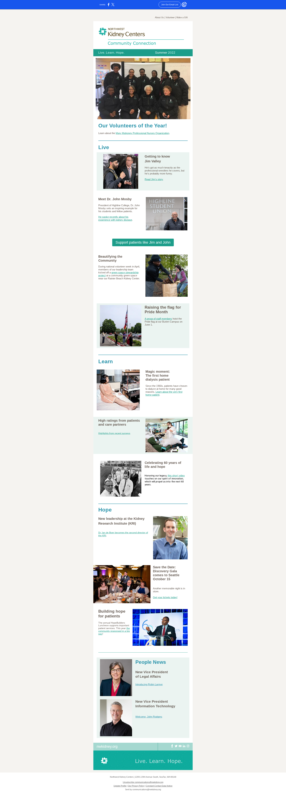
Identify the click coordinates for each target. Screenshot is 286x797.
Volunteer (170, 17)
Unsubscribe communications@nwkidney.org (143, 782)
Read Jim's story (154, 179)
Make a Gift (182, 17)
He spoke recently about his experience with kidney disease (115, 218)
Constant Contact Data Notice (159, 786)
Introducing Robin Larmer (149, 684)
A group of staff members (158, 318)
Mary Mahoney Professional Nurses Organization (142, 133)
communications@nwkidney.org (146, 789)
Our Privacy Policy (136, 786)
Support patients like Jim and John (143, 242)
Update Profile (120, 786)
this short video (176, 475)
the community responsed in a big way (114, 631)
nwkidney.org (107, 746)
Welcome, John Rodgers (148, 716)
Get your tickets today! (165, 597)
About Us (159, 17)
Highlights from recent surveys (114, 433)
